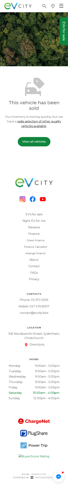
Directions (37, 344)
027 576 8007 (40, 306)
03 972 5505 (39, 300)
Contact (34, 266)
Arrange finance (36, 253)
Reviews (34, 227)
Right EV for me (34, 221)
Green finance (36, 240)
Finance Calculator (35, 246)
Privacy (34, 279)
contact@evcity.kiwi (34, 313)
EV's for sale (34, 214)
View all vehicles (34, 141)
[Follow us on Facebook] (33, 199)
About (34, 259)
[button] (44, 6)
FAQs (34, 272)
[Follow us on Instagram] (22, 199)
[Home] (18, 6)
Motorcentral (45, 477)
